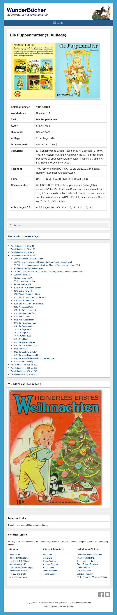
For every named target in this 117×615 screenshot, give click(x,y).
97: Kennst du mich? (23, 277)
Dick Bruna (47, 557)
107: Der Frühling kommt (25, 310)
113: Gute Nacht (21, 339)
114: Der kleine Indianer (24, 342)
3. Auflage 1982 (24, 335)
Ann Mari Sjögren (50, 564)
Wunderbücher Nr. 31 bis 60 (23, 249)
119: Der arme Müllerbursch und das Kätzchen (34, 358)
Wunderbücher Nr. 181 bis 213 (24, 371)
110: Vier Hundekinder (24, 319)
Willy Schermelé (50, 570)
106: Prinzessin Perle (23, 306)
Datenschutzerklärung (38, 524)
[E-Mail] (107, 594)
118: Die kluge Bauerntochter (27, 355)
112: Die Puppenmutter (24, 326)
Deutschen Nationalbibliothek (89, 554)
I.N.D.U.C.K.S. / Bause (19, 560)
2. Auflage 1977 (24, 332)
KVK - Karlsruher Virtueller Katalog (92, 576)
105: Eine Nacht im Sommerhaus (28, 303)
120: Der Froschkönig (23, 361)
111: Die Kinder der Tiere (25, 322)
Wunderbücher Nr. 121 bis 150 (24, 364)
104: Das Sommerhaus (24, 300)
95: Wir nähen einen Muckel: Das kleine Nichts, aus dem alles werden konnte (48, 271)
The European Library (86, 560)
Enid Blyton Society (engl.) (21, 567)
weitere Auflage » (32, 236)
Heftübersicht (14, 236)
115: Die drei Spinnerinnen (25, 345)
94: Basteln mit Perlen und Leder (28, 268)
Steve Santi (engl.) (17, 564)
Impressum (22, 524)
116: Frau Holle (20, 348)
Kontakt (11, 524)
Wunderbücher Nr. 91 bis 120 (23, 255)
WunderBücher (26, 10)
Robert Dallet (48, 567)
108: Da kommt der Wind (25, 313)
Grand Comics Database (87, 564)
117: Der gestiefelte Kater (25, 351)
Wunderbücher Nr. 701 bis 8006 (24, 374)
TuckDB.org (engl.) (17, 573)
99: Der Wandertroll (22, 284)
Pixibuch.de (14, 554)
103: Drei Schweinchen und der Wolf (30, 297)
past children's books (18, 576)
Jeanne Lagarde (50, 573)
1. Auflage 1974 (24, 329)
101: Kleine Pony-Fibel (24, 290)
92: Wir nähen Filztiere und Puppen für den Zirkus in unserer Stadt (43, 261)
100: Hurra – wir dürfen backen (27, 287)
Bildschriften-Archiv (18, 570)
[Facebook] (101, 594)
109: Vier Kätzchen (22, 316)
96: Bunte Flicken (22, 274)
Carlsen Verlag (83, 567)
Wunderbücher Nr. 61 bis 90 (23, 252)
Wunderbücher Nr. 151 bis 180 (24, 367)
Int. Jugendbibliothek (86, 557)
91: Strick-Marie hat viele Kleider (28, 258)
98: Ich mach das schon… (25, 281)
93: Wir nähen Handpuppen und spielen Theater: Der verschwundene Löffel (47, 265)
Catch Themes (67, 606)
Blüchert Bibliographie (19, 557)
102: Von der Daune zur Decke (27, 294)
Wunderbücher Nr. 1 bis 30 (22, 245)
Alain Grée (47, 554)
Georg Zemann (49, 560)
